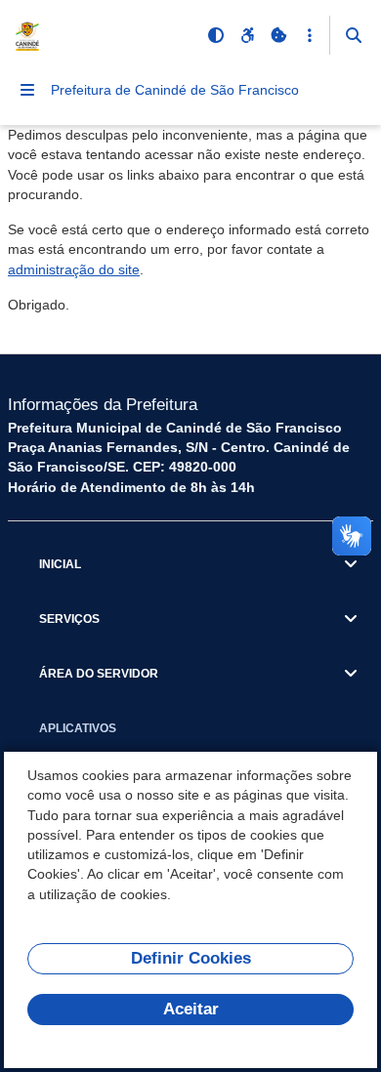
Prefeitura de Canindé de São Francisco (175, 90)
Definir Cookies (191, 958)
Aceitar (191, 1009)
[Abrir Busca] (353, 35)
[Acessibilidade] (247, 35)
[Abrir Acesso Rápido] (309, 35)
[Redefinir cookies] (278, 35)
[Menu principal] (27, 89)
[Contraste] (216, 35)
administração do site (74, 269)
